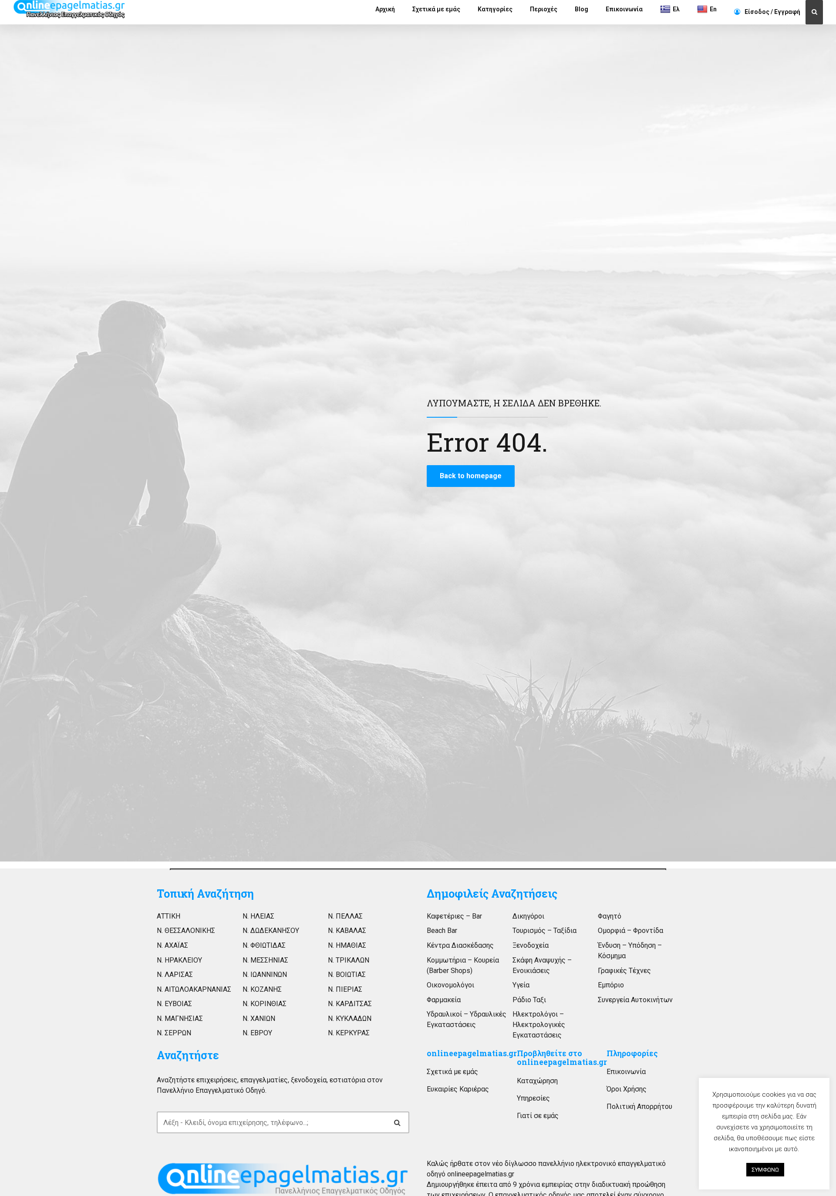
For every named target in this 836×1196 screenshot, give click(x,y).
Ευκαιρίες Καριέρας (458, 1089)
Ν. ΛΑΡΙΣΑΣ (175, 974)
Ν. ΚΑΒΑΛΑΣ (347, 930)
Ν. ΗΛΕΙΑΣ (258, 916)
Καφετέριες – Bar (454, 916)
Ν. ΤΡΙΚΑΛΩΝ (348, 960)
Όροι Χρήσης (627, 1089)
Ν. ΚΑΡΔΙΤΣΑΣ (350, 1004)
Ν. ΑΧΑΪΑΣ (172, 945)
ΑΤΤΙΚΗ (168, 916)
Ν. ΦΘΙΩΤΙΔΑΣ (264, 945)
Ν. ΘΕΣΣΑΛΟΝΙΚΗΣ (186, 930)
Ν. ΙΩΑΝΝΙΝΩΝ (265, 974)
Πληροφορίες (632, 1053)
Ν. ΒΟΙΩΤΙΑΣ (347, 974)
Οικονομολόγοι (450, 985)
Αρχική (385, 9)
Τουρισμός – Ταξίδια (544, 930)
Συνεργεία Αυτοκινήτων (635, 1000)
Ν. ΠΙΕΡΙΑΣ (345, 989)
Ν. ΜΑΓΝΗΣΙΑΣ (180, 1018)
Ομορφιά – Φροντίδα (630, 930)
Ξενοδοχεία (530, 945)
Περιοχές (543, 9)
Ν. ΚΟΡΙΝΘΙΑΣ (265, 1004)
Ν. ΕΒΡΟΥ (257, 1033)
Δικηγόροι (528, 916)
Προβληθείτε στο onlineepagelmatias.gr (562, 1057)
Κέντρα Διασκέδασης (460, 945)
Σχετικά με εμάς (436, 9)
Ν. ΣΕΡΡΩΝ (174, 1033)
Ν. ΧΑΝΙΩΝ (259, 1018)
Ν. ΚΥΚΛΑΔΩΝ (349, 1018)
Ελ (676, 9)
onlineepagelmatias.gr (472, 1053)
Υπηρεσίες (533, 1098)
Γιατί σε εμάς (538, 1116)
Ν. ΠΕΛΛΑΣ (345, 916)
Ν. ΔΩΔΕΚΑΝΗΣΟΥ (271, 930)
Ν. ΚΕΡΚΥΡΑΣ (349, 1033)
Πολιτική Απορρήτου (639, 1106)
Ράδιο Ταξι (529, 1000)
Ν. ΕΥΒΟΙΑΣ (174, 1004)
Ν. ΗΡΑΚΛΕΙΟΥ (179, 960)
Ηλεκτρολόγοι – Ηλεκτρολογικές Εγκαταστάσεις (538, 1024)
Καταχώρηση (537, 1081)
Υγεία (520, 985)
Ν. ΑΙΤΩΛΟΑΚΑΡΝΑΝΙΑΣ (194, 989)
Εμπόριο (611, 985)
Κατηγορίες (495, 9)
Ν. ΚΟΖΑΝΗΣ (262, 989)
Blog (581, 9)
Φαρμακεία (444, 1000)
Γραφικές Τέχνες (624, 970)
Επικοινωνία (624, 9)
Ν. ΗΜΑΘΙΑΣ (347, 945)
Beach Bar (442, 930)
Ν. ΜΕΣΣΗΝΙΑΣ (265, 960)
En (713, 9)
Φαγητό (609, 916)
